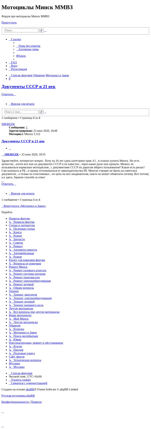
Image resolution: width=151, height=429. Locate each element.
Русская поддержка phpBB (18, 395)
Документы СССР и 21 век (28, 86)
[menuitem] (28, 45)
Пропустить (9, 22)
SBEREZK (8, 124)
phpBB (30, 389)
